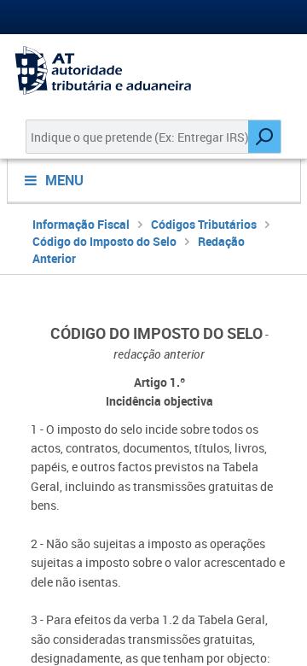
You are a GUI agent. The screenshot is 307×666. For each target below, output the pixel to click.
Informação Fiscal (81, 224)
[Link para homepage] (153, 70)
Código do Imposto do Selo (104, 241)
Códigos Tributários (204, 224)
